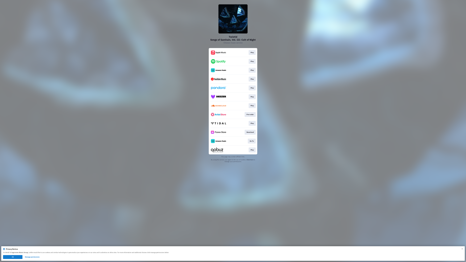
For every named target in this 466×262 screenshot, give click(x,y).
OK (13, 257)
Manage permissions (32, 257)
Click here (249, 160)
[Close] (462, 249)
